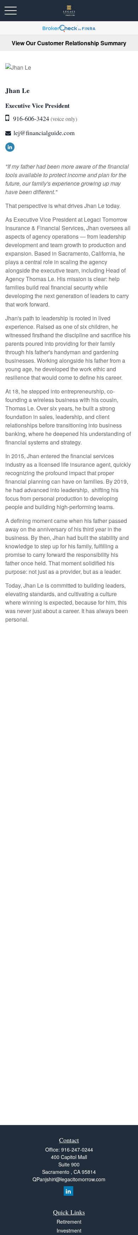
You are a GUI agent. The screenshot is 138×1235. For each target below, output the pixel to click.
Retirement (69, 1221)
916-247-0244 (77, 1149)
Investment (69, 1230)
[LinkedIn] (10, 147)
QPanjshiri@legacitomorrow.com (69, 1179)
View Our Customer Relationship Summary (69, 43)
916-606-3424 (31, 118)
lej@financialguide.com (44, 132)
